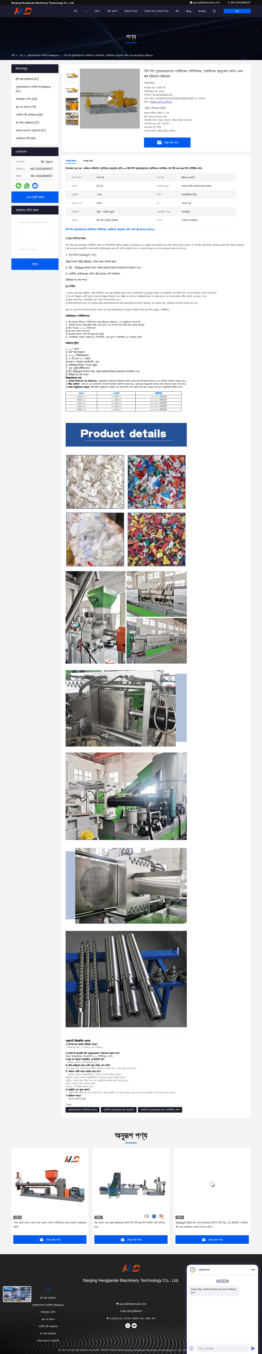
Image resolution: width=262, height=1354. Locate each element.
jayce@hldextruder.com (206, 2)
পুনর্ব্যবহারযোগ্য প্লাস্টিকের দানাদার (82, 1109)
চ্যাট (237, 11)
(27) (31, 130)
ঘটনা (177, 11)
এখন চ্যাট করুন (35, 197)
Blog (188, 11)
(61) (33, 89)
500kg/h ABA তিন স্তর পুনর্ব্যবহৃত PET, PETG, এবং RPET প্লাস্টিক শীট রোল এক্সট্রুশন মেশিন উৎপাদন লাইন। (49, 1224)
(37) (27, 122)
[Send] (253, 1348)
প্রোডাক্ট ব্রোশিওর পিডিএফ (161, 102)
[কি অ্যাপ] (26, 185)
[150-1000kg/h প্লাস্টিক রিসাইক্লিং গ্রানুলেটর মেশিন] (212, 1184)
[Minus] (253, 1270)
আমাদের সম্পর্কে (130, 11)
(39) (29, 114)
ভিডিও (97, 11)
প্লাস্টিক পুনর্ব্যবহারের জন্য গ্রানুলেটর (118, 1109)
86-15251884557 (240, 2)
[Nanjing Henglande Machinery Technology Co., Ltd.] (22, 11)
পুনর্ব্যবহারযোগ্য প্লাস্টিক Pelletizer (43, 55)
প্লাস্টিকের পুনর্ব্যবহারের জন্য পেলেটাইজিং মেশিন (160, 1109)
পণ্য (86, 11)
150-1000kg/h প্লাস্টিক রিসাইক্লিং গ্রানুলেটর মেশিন (212, 1222)
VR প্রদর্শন (112, 11)
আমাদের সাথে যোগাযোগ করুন (156, 11)
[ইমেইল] (35, 185)
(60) (26, 138)
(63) (26, 99)
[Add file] (191, 1348)
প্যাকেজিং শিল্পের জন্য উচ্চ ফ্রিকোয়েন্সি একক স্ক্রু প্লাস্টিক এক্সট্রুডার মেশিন (130, 1222)
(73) (26, 106)
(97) (27, 79)
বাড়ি (75, 11)
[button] (17, 1192)
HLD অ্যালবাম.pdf (77, 1098)
